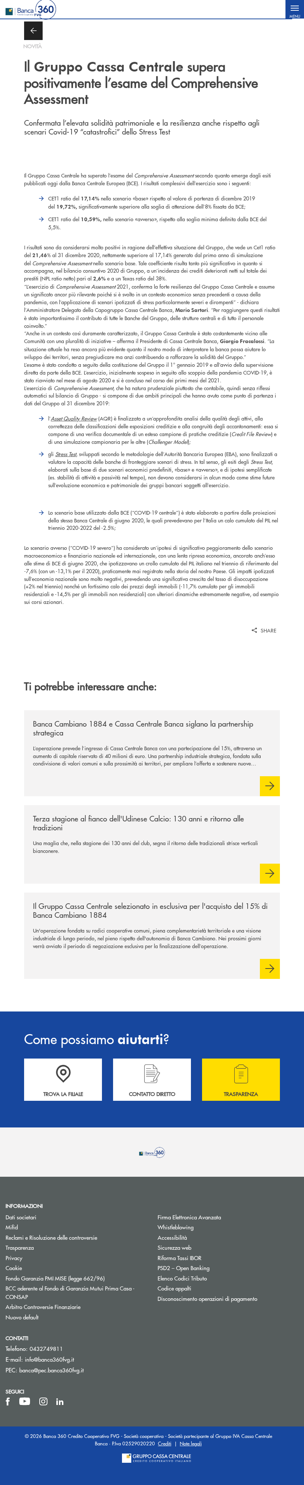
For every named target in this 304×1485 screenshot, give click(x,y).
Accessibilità (172, 1237)
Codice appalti (174, 1288)
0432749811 (46, 1348)
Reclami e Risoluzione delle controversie (51, 1237)
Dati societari (21, 1217)
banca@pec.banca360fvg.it (51, 1370)
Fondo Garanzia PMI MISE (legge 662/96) (76, 1278)
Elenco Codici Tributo (210, 1278)
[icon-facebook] (8, 1402)
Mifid (12, 1227)
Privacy (14, 1258)
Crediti (164, 1443)
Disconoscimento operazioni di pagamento (207, 1298)
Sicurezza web (174, 1247)
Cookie (14, 1268)
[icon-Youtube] (24, 1402)
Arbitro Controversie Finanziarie (71, 1306)
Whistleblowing (204, 1227)
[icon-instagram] (43, 1402)
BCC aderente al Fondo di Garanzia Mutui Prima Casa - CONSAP (70, 1292)
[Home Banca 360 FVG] (31, 9)
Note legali (191, 1443)
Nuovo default (22, 1317)
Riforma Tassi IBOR (207, 1258)
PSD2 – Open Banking (211, 1268)
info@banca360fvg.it (49, 1359)
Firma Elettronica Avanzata (189, 1217)
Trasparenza (20, 1247)
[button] (294, 9)
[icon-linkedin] (60, 1402)
